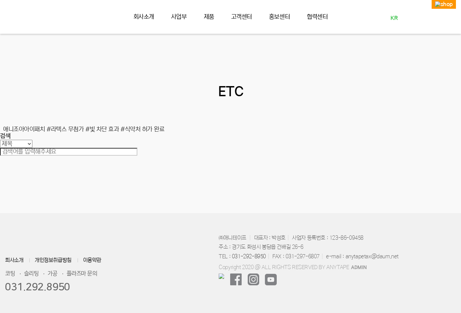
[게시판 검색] (3, 120)
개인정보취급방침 (53, 260)
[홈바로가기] (24, 17)
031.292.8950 (37, 287)
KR (394, 18)
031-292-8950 (249, 256)
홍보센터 (279, 17)
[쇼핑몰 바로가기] (444, 4)
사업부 (179, 17)
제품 (209, 17)
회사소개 (143, 17)
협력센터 (317, 17)
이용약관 (92, 260)
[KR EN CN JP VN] (394, 24)
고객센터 (241, 17)
